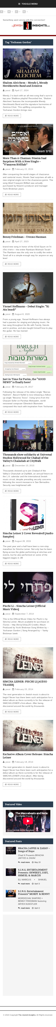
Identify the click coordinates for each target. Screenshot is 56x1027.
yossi (7, 90)
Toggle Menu (30, 4)
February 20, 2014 (24, 689)
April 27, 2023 (22, 241)
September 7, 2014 (24, 614)
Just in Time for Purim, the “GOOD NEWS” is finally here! (24, 380)
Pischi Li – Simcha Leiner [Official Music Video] (24, 607)
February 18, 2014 (24, 762)
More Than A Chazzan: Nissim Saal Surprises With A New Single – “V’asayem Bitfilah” (25, 161)
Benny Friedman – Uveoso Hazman (24, 237)
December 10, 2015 (24, 465)
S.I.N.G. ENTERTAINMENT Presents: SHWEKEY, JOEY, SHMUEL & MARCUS (33, 872)
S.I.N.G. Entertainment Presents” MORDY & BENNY (34, 893)
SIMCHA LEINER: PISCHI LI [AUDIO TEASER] (25, 683)
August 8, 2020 (22, 314)
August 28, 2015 (23, 541)
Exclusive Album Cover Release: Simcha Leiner (28, 755)
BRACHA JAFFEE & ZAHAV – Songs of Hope (34, 850)
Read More (13, 116)
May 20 (37, 862)
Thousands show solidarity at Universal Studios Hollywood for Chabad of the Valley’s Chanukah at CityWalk (27, 458)
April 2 (37, 908)
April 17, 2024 (22, 90)
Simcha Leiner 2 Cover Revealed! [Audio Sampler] (28, 534)
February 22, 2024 (24, 169)
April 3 (37, 884)
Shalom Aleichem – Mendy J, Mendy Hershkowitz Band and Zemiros (25, 84)
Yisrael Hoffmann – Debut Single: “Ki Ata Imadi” (26, 308)
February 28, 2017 (24, 387)
